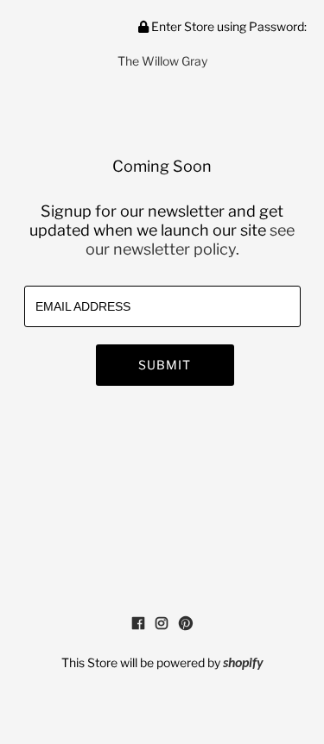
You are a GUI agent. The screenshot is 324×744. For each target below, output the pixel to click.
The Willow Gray (162, 61)
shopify (243, 664)
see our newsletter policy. (190, 239)
